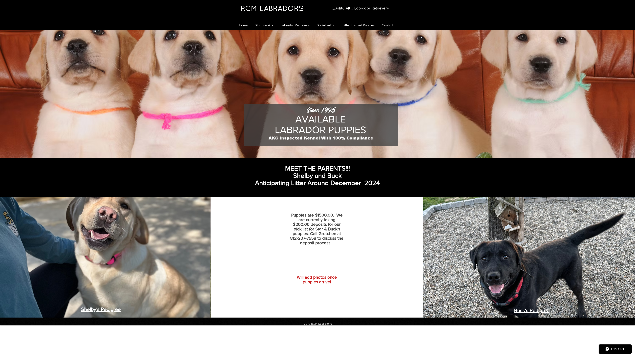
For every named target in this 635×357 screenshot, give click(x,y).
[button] (296, 25)
